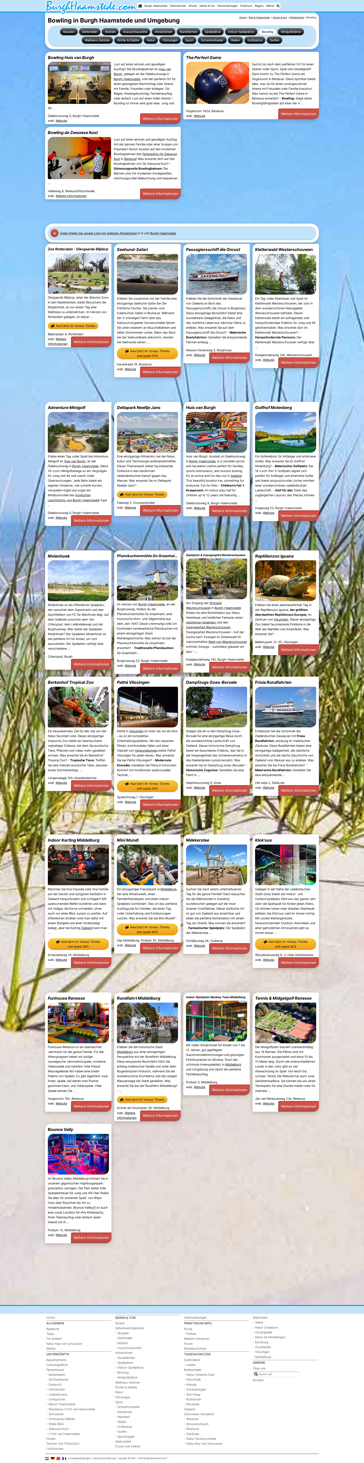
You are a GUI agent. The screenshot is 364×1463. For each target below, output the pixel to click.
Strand (193, 5)
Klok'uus (263, 840)
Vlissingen (281, 619)
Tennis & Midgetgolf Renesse (283, 998)
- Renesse (191, 1419)
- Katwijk (190, 1384)
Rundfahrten (188, 32)
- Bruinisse (191, 1429)
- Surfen (121, 1431)
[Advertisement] (171, 211)
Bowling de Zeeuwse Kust (73, 132)
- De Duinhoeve (57, 1379)
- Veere (258, 1322)
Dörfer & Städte (128, 40)
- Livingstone (55, 1399)
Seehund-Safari (132, 249)
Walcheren (260, 1317)
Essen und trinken (127, 1446)
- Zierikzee (191, 1434)
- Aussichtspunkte (128, 1348)
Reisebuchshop (195, 1348)
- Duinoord (54, 1384)
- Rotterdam (192, 1399)
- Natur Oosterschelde (200, 1438)
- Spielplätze (124, 1362)
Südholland (192, 1360)
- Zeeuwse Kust (57, 1429)
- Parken (190, 1334)
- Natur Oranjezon (265, 1327)
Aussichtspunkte (135, 32)
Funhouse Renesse (66, 998)
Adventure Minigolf (66, 407)
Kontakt (258, 1380)
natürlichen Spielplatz (201, 622)
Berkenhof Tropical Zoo (71, 682)
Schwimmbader (212, 40)
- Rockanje (191, 1404)
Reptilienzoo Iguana (274, 556)
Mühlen (110, 32)
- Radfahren (123, 1412)
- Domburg (260, 1342)
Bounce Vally (60, 1129)
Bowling (267, 32)
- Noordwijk (192, 1379)
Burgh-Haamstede (127, 79)
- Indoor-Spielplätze (129, 1367)
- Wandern (122, 1417)
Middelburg (169, 889)
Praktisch (246, 5)
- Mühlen (121, 1343)
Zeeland (236, 475)
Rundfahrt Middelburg (138, 998)
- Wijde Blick (55, 1424)
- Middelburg (262, 1357)
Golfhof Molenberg (273, 407)
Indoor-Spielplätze (241, 32)
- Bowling (122, 1372)
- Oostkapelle (262, 1332)
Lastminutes (55, 1448)
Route (188, 1329)
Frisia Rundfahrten (273, 682)
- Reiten (120, 1422)
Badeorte (52, 1329)
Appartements (56, 1360)
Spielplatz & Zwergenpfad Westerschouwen (215, 555)
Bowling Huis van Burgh (71, 57)
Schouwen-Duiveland (199, 1414)
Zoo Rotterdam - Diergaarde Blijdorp (78, 249)
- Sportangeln (125, 1436)
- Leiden (190, 1364)
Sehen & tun (207, 5)
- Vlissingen (261, 1352)
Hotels (51, 1438)
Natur (151, 40)
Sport (189, 40)
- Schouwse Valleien (60, 1419)
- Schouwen (55, 1414)
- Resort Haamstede (60, 1404)
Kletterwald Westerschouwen (284, 249)
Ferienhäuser (55, 1370)
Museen (68, 32)
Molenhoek (59, 556)
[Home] (140, 6)
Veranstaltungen (227, 5)
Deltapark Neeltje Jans (139, 407)
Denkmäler (89, 32)
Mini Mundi (128, 840)
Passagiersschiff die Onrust (213, 249)
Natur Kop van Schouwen (64, 1343)
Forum (188, 1343)
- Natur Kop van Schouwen (203, 1443)
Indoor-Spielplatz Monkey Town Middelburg (215, 997)
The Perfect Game (203, 57)
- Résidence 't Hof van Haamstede (70, 1409)
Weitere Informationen (160, 119)
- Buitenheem (55, 1374)
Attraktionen (163, 32)
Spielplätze (212, 32)
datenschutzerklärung (104, 1458)
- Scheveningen (195, 1389)
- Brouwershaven (196, 1424)
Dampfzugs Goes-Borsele (211, 682)
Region (259, 5)
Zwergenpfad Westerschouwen (208, 627)
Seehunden (123, 1441)
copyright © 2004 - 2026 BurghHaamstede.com (142, 1458)
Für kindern (54, 1338)
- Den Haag (192, 1394)
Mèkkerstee (197, 840)
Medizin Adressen (196, 1338)
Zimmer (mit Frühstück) (62, 1443)
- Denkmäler (123, 1338)
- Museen (122, 1333)
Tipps (50, 1334)
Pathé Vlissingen (133, 682)
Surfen (274, 40)
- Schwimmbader (127, 1407)
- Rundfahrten (125, 1358)
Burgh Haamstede (156, 5)
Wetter (270, 5)
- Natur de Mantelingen (269, 1337)
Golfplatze (255, 40)
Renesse (130, 159)
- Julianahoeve (56, 1394)
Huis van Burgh (75, 461)
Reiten (235, 40)
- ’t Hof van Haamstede (63, 1434)
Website (61, 120)
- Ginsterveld (55, 1389)
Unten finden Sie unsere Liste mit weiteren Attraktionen (98, 233)
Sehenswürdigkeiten (129, 1328)
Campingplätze (57, 1364)
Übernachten (178, 5)
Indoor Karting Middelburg (73, 840)
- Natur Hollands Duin (199, 1374)
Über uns (259, 1368)
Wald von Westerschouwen (227, 642)
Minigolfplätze (291, 32)
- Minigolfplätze (126, 1377)
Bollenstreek (192, 1370)
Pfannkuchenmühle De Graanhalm (147, 556)
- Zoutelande (262, 1347)
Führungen (170, 40)
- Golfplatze (123, 1426)
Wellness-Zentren (97, 40)
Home (50, 1317)
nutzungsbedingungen (79, 1458)
